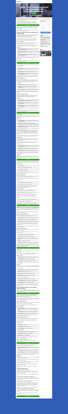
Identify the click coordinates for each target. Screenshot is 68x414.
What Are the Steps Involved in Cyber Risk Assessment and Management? (45, 37)
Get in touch (34, 13)
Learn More (28, 62)
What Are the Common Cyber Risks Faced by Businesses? (45, 41)
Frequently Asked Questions (44, 46)
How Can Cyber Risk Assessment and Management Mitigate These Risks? (45, 43)
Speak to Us (28, 112)
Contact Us (28, 159)
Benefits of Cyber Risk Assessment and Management (45, 39)
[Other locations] (49, 1)
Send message (46, 32)
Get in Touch (28, 205)
